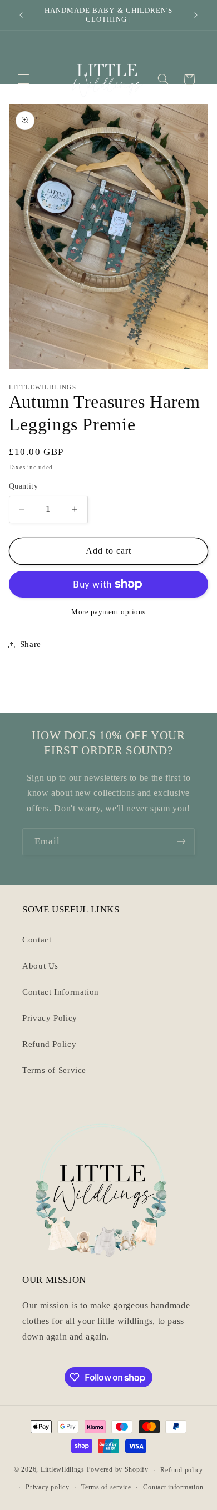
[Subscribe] (181, 841)
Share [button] (30, 644)
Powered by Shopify (118, 1470)
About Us (40, 965)
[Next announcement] (196, 15)
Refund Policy (49, 1044)
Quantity (23, 486)
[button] (23, 79)
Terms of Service (54, 1070)
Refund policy (181, 1470)
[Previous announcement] (21, 15)
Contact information (173, 1487)
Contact (36, 939)
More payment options (108, 612)
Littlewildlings (63, 1470)
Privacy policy (47, 1487)
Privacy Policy (49, 1018)
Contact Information (60, 991)
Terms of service (106, 1487)
